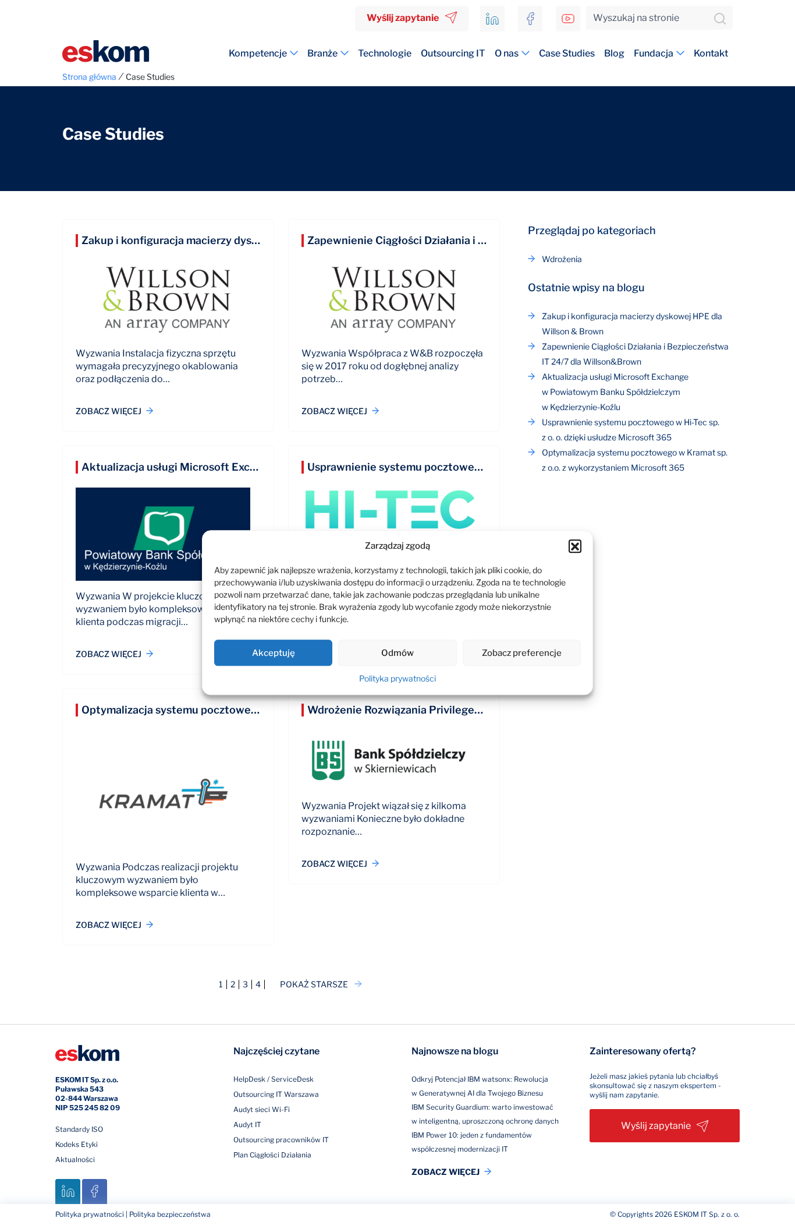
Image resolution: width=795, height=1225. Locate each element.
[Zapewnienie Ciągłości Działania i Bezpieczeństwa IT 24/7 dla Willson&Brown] (394, 304)
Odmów (397, 653)
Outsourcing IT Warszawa (276, 1094)
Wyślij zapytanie (403, 17)
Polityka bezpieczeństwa (170, 1214)
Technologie (384, 53)
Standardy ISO (79, 1129)
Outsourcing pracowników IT (281, 1139)
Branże (322, 53)
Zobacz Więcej (108, 411)
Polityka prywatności (397, 678)
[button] (575, 546)
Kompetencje (258, 53)
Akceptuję (273, 653)
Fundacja (653, 53)
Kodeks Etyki (76, 1144)
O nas (507, 53)
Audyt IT (247, 1124)
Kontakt (711, 53)
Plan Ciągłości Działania (272, 1154)
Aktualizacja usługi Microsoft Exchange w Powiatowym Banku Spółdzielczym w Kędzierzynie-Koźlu (615, 392)
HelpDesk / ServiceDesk (273, 1079)
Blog (614, 53)
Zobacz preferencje (522, 653)
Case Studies (567, 53)
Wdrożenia (562, 259)
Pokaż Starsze (314, 984)
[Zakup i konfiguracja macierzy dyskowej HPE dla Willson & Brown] (168, 304)
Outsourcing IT (453, 53)
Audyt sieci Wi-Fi (261, 1109)
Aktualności (75, 1159)
